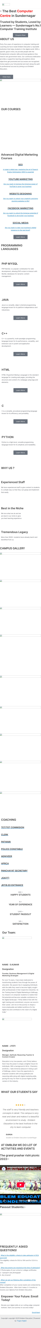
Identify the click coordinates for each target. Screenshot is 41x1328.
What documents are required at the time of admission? (20, 1268)
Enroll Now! (36, 1312)
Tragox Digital (21, 1321)
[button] (20, 1256)
